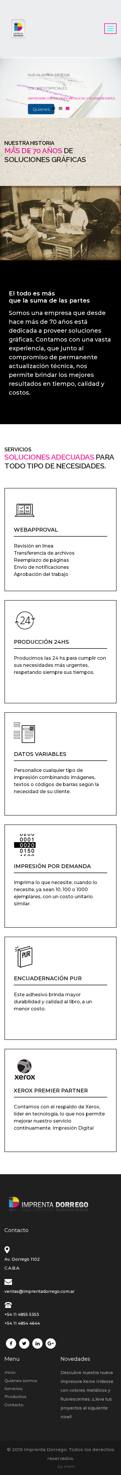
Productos (41, 109)
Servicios (13, 1388)
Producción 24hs (41, 642)
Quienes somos (20, 1380)
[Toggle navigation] (110, 28)
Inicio (10, 1372)
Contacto (13, 1404)
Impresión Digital (73, 1128)
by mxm (66, 1466)
